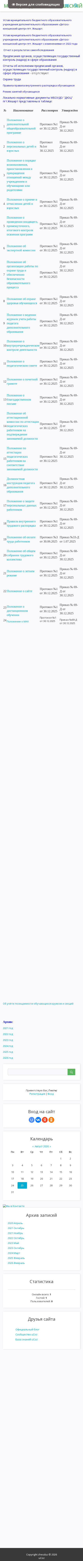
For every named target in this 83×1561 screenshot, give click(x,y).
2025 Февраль (16, 1258)
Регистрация (37, 1094)
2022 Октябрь (16, 1238)
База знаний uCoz (26, 1339)
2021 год (8, 1028)
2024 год (8, 1046)
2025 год (8, 1052)
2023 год (8, 1040)
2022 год (8, 1034)
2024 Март (14, 1253)
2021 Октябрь (16, 1228)
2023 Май (13, 1243)
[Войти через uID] (32, 1120)
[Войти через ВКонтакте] (38, 1120)
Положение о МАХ (18, 621)
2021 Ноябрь (15, 1233)
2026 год (8, 1058)
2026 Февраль (16, 1263)
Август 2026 (42, 1146)
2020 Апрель (15, 1223)
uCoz (42, 1558)
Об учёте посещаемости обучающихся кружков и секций (38, 1003)
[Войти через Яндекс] (45, 1120)
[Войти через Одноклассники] (51, 1120)
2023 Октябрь (16, 1248)
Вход (51, 1094)
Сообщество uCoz (26, 1334)
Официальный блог (27, 1329)
